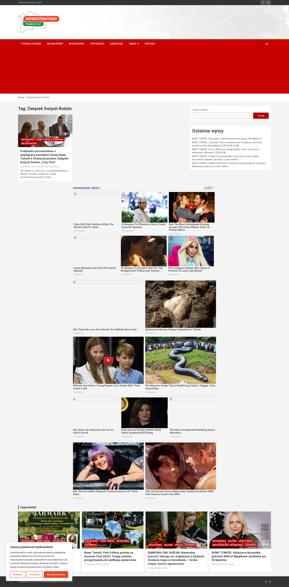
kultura (168, 545)
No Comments (52, 166)
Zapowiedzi (97, 43)
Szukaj (261, 115)
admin (41, 166)
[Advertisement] (144, 71)
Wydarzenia (76, 43)
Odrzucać (34, 574)
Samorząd (116, 43)
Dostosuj (17, 574)
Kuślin (178, 545)
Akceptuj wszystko (56, 574)
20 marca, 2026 (219, 564)
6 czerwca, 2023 (28, 166)
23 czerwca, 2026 (92, 564)
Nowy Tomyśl (43, 139)
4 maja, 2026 (154, 568)
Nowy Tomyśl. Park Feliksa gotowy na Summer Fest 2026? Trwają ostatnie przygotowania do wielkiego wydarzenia (110, 556)
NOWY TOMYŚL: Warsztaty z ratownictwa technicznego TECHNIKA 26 (226, 138)
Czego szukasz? (200, 109)
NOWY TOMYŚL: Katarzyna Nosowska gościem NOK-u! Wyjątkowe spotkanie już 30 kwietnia (239, 556)
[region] (39, 561)
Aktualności (55, 43)
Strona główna (31, 43)
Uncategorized (29, 143)
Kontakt (150, 43)
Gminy (132, 43)
